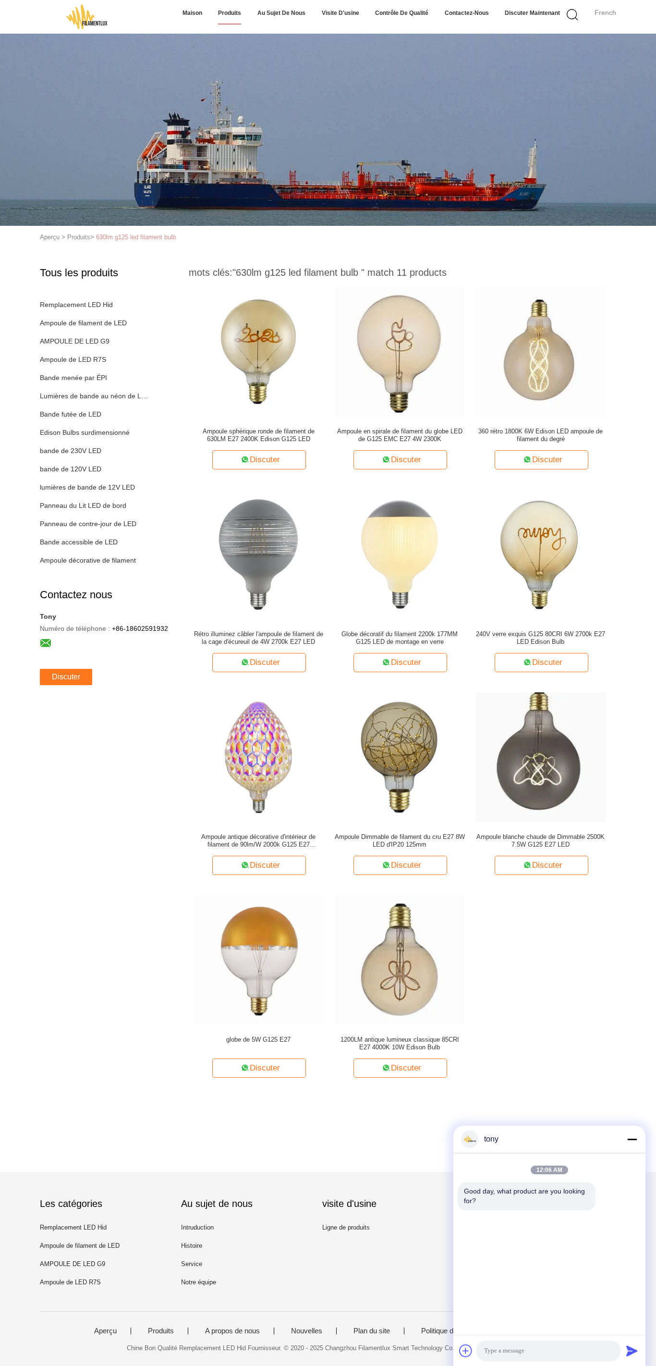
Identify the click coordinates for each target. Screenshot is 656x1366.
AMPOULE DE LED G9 (74, 341)
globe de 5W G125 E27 (258, 1039)
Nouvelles (306, 1331)
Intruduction (197, 1227)
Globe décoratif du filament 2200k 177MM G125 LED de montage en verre (399, 637)
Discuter (66, 677)
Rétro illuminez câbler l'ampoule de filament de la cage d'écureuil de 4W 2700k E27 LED (258, 637)
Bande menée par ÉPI (73, 377)
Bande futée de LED (70, 414)
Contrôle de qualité (401, 13)
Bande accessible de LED (79, 542)
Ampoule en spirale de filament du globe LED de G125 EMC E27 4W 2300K (399, 435)
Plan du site (371, 1331)
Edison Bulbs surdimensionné (85, 432)
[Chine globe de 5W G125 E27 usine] (258, 959)
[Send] (632, 1350)
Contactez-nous (467, 13)
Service (191, 1264)
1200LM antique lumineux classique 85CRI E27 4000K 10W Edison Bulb (399, 1043)
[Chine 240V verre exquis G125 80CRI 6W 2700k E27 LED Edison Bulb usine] (541, 554)
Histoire (191, 1245)
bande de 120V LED (70, 469)
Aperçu (105, 1331)
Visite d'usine (340, 13)
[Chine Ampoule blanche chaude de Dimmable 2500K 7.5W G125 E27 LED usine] (541, 757)
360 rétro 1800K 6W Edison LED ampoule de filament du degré (540, 435)
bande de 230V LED (70, 451)
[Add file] (466, 1350)
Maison (192, 13)
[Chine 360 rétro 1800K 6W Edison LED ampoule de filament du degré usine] (541, 351)
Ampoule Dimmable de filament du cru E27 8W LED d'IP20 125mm (400, 840)
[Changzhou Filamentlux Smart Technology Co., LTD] (87, 17)
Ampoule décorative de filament (88, 560)
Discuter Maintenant (532, 13)
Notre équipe (198, 1282)
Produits (229, 13)
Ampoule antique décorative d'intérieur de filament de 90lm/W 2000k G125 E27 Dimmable (258, 841)
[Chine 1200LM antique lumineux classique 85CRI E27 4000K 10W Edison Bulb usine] (399, 959)
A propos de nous (232, 1331)
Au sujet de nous (281, 13)
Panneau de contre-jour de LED (88, 524)
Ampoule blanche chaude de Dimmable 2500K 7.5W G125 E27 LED (540, 840)
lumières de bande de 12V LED (87, 487)
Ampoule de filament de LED (83, 323)
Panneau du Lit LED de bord (83, 505)
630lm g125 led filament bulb (136, 237)
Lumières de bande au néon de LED (94, 396)
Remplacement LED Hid (76, 304)
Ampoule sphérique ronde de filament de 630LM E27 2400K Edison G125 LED (259, 435)
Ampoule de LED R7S (73, 359)
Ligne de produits (346, 1227)
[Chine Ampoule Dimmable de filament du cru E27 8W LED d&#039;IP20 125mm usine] (399, 757)
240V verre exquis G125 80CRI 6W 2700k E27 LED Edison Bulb (540, 637)
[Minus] (632, 1139)
